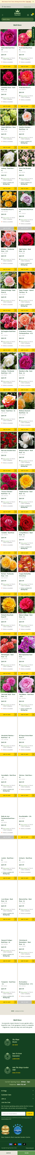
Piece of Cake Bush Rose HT (25, 1024)
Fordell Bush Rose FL (7, 209)
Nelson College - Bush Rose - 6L (25, 616)
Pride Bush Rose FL (25, 87)
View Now (28, 1)
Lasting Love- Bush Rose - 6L (7, 1065)
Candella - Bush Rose (7, 533)
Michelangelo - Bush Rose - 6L (7, 655)
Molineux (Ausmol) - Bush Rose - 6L (25, 412)
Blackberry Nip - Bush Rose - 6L (25, 372)
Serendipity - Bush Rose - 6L (8, 776)
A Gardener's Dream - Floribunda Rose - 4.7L (26, 332)
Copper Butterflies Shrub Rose (25, 575)
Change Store (27, 6)
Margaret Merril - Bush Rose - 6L (26, 451)
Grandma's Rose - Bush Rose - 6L (8, 88)
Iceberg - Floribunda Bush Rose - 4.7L (7, 372)
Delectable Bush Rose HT (8, 49)
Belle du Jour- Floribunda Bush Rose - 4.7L (8, 818)
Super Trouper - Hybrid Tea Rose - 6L (26, 291)
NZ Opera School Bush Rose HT (26, 736)
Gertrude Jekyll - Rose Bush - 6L (8, 695)
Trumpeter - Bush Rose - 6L (8, 983)
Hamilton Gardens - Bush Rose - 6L (25, 128)
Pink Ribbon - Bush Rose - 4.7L (26, 695)
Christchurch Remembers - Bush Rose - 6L (25, 942)
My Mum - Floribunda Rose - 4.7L (7, 250)
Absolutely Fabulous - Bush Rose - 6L (7, 736)
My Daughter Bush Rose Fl (8, 332)
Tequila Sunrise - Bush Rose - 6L (25, 492)
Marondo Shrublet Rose (8, 450)
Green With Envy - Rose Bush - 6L (8, 128)
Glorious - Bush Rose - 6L (26, 776)
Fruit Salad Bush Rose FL (25, 49)
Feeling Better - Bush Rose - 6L (7, 1024)
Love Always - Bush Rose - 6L (7, 900)
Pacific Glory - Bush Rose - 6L (7, 1146)
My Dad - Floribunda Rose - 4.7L (7, 575)
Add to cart (7, 66)
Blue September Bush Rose (25, 655)
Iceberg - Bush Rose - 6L (7, 169)
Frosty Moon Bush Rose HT (26, 210)
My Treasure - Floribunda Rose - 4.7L (26, 1146)
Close (33, 27)
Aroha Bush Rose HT (25, 1064)
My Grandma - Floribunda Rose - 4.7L (26, 983)
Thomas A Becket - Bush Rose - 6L (7, 492)
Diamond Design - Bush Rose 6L (8, 291)
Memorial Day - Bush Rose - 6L (25, 900)
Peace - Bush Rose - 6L (8, 411)
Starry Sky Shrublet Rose (25, 169)
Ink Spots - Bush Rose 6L (25, 859)
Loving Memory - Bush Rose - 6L (26, 534)
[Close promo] (33, 1)
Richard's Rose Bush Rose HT (7, 616)
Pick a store (6, 58)
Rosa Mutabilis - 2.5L (25, 816)
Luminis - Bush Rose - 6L (7, 859)
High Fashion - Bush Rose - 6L (25, 250)
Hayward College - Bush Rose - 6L (7, 941)
